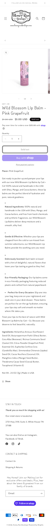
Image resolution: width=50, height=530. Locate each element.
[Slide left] (19, 99)
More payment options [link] (25, 164)
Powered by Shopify (36, 525)
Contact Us (11, 461)
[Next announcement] (45, 3)
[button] (5, 18)
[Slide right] (31, 99)
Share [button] (7, 381)
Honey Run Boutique (20, 525)
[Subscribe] (41, 493)
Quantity (5, 133)
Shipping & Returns (14, 467)
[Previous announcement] (5, 3)
